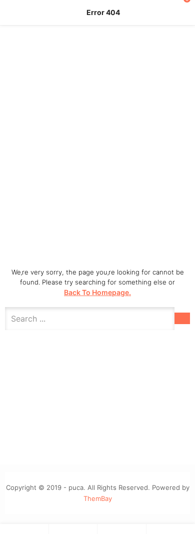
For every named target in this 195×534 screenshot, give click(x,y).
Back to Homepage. (97, 292)
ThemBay (98, 498)
